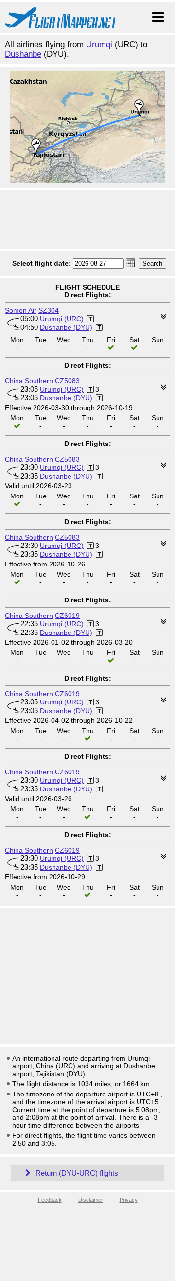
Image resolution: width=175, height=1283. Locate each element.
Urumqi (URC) (62, 319)
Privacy (129, 1200)
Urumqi (99, 44)
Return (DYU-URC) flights (76, 1173)
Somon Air (20, 310)
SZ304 (48, 310)
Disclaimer (90, 1200)
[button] (130, 262)
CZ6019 (67, 615)
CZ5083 (67, 381)
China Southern (29, 381)
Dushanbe (23, 54)
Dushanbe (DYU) (66, 327)
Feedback (50, 1200)
